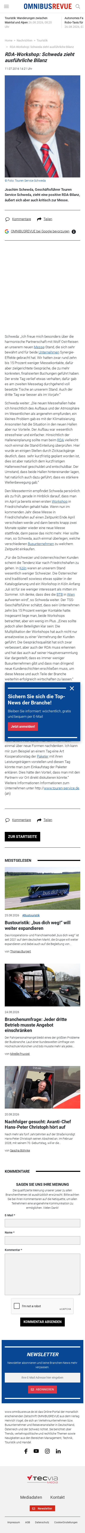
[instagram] (47, 1450)
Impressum (13, 1522)
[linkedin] (58, 1450)
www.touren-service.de (61, 788)
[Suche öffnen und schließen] (77, 6)
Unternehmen (49, 352)
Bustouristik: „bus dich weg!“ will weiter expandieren (38, 925)
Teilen (48, 219)
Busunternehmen (41, 544)
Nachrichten (24, 40)
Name (9, 1232)
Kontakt (57, 1497)
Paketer (42, 756)
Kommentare (21, 219)
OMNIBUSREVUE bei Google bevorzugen (40, 231)
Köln (22, 568)
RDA (60, 440)
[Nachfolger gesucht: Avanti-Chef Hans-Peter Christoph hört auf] (42, 1087)
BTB (60, 594)
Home (8, 40)
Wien (71, 594)
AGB (27, 1522)
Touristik (42, 40)
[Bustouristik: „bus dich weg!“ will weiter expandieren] (42, 888)
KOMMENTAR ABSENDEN (42, 1322)
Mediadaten (31, 1497)
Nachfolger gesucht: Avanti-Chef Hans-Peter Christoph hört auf (38, 1124)
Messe (39, 347)
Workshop (59, 501)
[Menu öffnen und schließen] (7, 6)
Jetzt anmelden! (23, 727)
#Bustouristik (31, 915)
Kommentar (12, 1250)
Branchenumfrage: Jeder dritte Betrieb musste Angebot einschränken (36, 1025)
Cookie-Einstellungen (66, 1522)
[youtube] (36, 1450)
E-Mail (9, 1215)
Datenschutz (42, 1522)
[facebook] (25, 1451)
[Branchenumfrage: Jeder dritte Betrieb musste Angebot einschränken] (42, 985)
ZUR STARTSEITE (22, 836)
